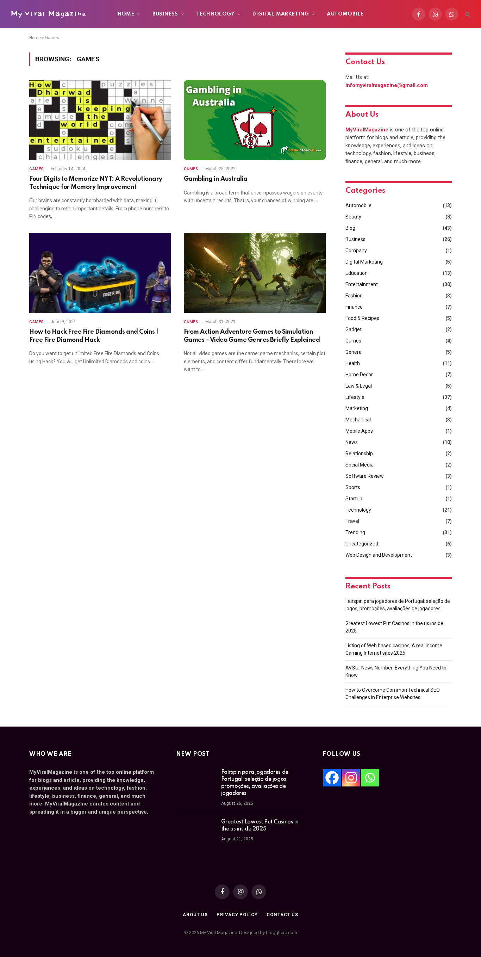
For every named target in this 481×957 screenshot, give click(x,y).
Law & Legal (358, 386)
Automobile (345, 14)
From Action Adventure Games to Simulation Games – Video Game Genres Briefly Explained (252, 336)
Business (165, 14)
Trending (355, 532)
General (354, 352)
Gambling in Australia (216, 179)
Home (126, 14)
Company (356, 250)
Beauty (353, 217)
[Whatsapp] (370, 777)
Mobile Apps (359, 431)
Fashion (354, 295)
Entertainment (361, 284)
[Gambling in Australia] (255, 120)
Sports (352, 487)
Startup (353, 498)
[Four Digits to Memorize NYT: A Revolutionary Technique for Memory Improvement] (100, 120)
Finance (354, 307)
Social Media (359, 465)
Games (36, 169)
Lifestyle (354, 397)
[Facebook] (332, 777)
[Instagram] (351, 777)
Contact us (282, 914)
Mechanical (358, 419)
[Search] (467, 14)
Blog (350, 228)
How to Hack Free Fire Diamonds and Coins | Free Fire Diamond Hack (93, 336)
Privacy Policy (237, 914)
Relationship (359, 453)
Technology (215, 14)
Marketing (356, 408)
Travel (352, 521)
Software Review (364, 476)
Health (352, 363)
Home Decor (359, 374)
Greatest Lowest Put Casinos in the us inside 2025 (260, 825)
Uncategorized (361, 544)
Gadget (353, 329)
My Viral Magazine (48, 14)
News (351, 442)
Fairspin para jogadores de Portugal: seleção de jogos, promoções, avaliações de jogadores (254, 783)
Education (356, 273)
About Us (195, 914)
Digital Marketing (280, 14)
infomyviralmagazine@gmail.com (386, 85)
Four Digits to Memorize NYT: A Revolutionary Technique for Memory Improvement (95, 183)
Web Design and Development (378, 555)
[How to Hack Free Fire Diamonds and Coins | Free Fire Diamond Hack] (100, 273)
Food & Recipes (362, 318)
